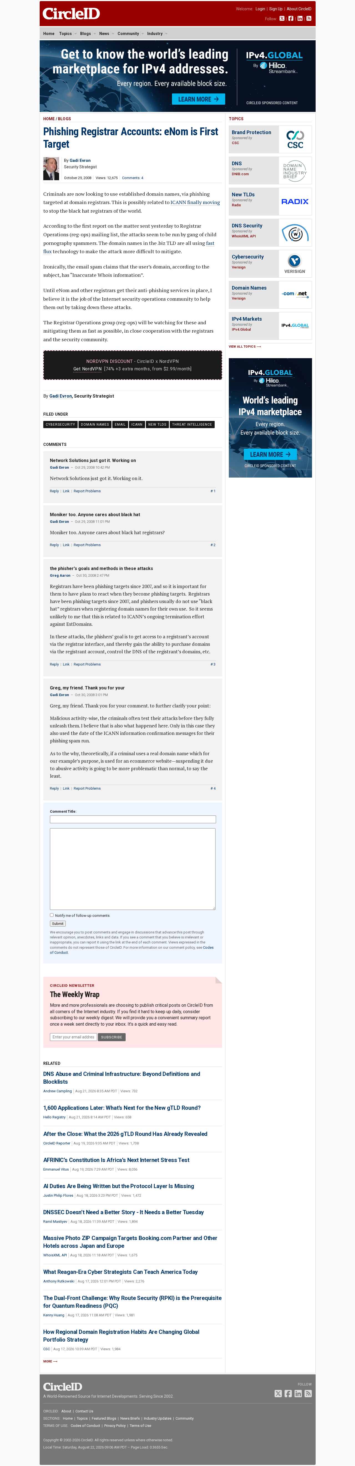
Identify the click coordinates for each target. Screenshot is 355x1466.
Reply (54, 491)
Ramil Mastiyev (55, 1221)
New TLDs (157, 424)
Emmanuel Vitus (56, 1169)
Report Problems (87, 491)
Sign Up (276, 9)
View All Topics (242, 346)
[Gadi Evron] (51, 178)
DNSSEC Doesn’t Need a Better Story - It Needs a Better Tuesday (123, 1212)
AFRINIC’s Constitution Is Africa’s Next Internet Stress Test (116, 1160)
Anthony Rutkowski (58, 1281)
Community (128, 33)
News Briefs (130, 1418)
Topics (65, 33)
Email (120, 424)
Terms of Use (140, 1426)
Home (48, 33)
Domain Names (95, 424)
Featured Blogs (104, 1418)
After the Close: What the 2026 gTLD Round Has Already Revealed (125, 1134)
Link (66, 491)
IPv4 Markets (247, 319)
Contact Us (84, 1411)
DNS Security (247, 226)
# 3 (213, 664)
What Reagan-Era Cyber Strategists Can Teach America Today (120, 1272)
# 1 (213, 491)
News (104, 33)
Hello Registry (54, 1117)
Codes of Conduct (85, 1426)
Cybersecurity (60, 424)
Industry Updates (157, 1418)
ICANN (137, 424)
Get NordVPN (87, 368)
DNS (237, 163)
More (47, 1361)
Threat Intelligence (192, 424)
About (66, 1411)
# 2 (213, 545)
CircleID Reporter (56, 1143)
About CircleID (299, 9)
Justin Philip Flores (58, 1195)
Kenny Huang (53, 1315)
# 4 (213, 788)
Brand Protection (251, 132)
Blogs (85, 33)
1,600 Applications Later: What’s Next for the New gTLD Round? (122, 1107)
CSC (46, 1349)
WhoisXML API (55, 1255)
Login (260, 9)
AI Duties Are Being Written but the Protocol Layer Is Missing (118, 1186)
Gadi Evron (60, 396)
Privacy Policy (115, 1426)
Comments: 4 (132, 178)
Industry (155, 33)
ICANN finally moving (195, 202)
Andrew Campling (57, 1091)
